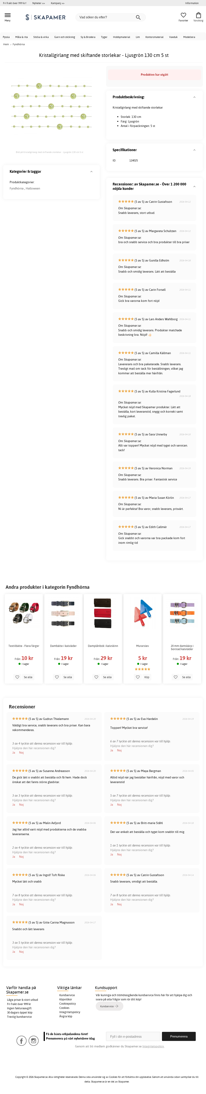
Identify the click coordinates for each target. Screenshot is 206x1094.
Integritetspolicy (69, 1012)
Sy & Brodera (88, 37)
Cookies (64, 1008)
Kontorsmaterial (154, 37)
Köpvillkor (65, 999)
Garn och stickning (64, 37)
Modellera (189, 37)
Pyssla (6, 37)
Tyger (104, 37)
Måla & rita (21, 37)
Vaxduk (173, 37)
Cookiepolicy (67, 1003)
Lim (138, 37)
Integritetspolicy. (153, 1046)
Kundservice (67, 995)
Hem (6, 44)
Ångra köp (65, 1016)
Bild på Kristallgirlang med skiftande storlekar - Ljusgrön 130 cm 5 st (49, 152)
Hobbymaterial (121, 37)
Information (192, 3)
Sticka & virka (41, 37)
